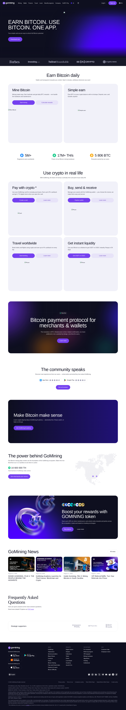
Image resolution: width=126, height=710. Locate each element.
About (49, 647)
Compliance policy (79, 682)
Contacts (50, 658)
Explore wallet (79, 200)
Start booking (23, 255)
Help (102, 647)
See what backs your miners (19, 476)
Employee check (105, 651)
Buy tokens (67, 529)
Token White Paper (90, 682)
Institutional (87, 663)
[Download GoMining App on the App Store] (15, 655)
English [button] (13, 674)
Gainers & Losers (52, 667)
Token (67, 656)
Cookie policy (114, 682)
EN (121, 3)
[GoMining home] (8, 3)
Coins (49, 660)
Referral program (88, 651)
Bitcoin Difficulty (52, 669)
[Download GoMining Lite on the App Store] (15, 667)
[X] (99, 674)
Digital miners (69, 649)
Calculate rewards (47, 102)
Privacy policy (61, 682)
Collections (69, 654)
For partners (87, 647)
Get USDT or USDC (79, 255)
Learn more (47, 200)
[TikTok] (116, 674)
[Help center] (89, 674)
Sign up (112, 3)
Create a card (23, 200)
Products (68, 647)
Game (67, 658)
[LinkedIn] (96, 674)
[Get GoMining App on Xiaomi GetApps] (15, 660)
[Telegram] (102, 674)
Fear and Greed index (54, 665)
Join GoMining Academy (23, 428)
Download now (15, 39)
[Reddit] (109, 674)
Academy (68, 663)
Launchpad (69, 660)
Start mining (23, 102)
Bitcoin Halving (52, 663)
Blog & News (51, 656)
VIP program (87, 654)
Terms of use (70, 682)
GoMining (50, 649)
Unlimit (27, 705)
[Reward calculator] (78, 3)
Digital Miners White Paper (103, 682)
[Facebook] (113, 674)
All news (112, 551)
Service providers (52, 654)
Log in (103, 3)
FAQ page (31, 609)
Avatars (68, 651)
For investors (87, 649)
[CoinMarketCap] (92, 674)
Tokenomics (51, 651)
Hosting (86, 660)
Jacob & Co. (69, 665)
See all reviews (63, 387)
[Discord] (106, 674)
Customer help (105, 649)
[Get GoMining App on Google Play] (29, 655)
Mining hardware (88, 656)
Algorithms (86, 658)
